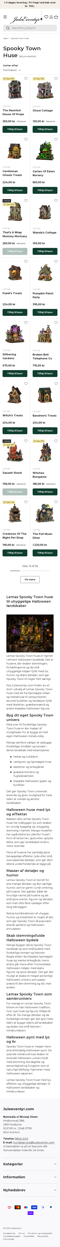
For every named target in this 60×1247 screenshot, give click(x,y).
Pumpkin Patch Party (43, 295)
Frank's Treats (12, 293)
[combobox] (30, 28)
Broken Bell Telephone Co (42, 356)
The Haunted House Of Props (13, 112)
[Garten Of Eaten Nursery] (45, 150)
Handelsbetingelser (11, 1236)
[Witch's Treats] (15, 394)
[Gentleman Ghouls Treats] (15, 150)
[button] (56, 16)
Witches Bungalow (40, 474)
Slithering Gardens (9, 356)
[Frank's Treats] (15, 272)
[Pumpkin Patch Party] (45, 272)
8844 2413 (21, 1138)
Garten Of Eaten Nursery (44, 173)
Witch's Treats (13, 415)
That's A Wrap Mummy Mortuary (15, 234)
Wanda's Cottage (44, 232)
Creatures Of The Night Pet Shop (15, 535)
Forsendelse (29, 1236)
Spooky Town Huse (20, 38)
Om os (21, 1233)
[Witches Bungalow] (45, 452)
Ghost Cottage (43, 110)
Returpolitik (42, 1236)
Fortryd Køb (8, 1239)
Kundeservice (9, 1233)
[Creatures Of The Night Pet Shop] (15, 513)
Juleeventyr (16, 1228)
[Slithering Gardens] (15, 333)
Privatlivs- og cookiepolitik (40, 1233)
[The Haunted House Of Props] (15, 89)
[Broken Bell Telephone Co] (45, 333)
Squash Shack (12, 472)
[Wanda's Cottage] (45, 211)
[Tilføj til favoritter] (26, 78)
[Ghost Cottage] (45, 89)
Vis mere (30, 579)
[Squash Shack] (15, 451)
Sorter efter (10, 65)
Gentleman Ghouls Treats (12, 173)
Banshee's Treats (44, 415)
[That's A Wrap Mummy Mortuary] (15, 211)
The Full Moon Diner (42, 535)
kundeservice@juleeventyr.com (33, 1142)
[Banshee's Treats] (45, 394)
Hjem (5, 38)
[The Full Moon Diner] (45, 513)
